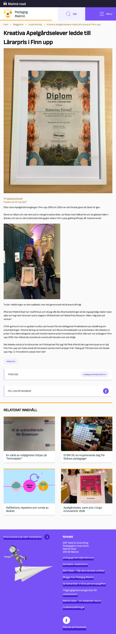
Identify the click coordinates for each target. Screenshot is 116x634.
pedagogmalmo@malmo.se (78, 557)
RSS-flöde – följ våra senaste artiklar (84, 570)
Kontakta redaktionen (75, 564)
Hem (6, 24)
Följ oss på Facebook (74, 627)
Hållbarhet (10, 361)
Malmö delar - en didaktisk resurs (82, 600)
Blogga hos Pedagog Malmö (78, 577)
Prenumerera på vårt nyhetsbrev (23, 537)
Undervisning (35, 24)
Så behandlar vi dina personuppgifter (84, 583)
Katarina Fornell (14, 198)
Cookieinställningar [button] (74, 607)
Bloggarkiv (18, 24)
